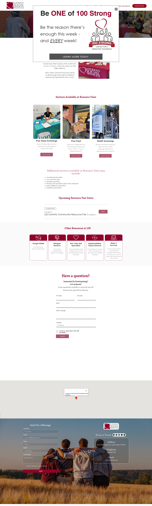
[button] (116, 9)
